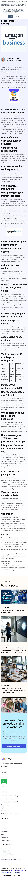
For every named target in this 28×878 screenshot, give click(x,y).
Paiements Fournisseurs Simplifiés (11, 796)
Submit (4, 772)
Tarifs (3, 825)
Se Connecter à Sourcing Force (10, 814)
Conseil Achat (5, 805)
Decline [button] (17, 16)
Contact (3, 848)
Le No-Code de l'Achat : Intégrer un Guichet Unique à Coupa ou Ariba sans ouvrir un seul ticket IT (13, 690)
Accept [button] (10, 16)
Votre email (4, 766)
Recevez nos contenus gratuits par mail (11, 763)
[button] (14, 746)
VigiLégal (3, 808)
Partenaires (4, 837)
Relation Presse (5, 840)
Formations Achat (6, 811)
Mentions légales (15, 870)
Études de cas (5, 822)
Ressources (4, 831)
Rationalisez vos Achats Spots (10, 802)
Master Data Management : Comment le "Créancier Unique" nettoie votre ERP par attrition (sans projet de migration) (13, 650)
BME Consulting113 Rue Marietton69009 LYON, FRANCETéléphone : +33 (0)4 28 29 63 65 (10, 855)
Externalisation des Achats (8, 799)
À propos (3, 828)
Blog (2, 834)
